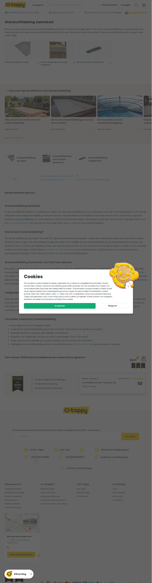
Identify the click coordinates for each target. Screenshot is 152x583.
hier (58, 294)
